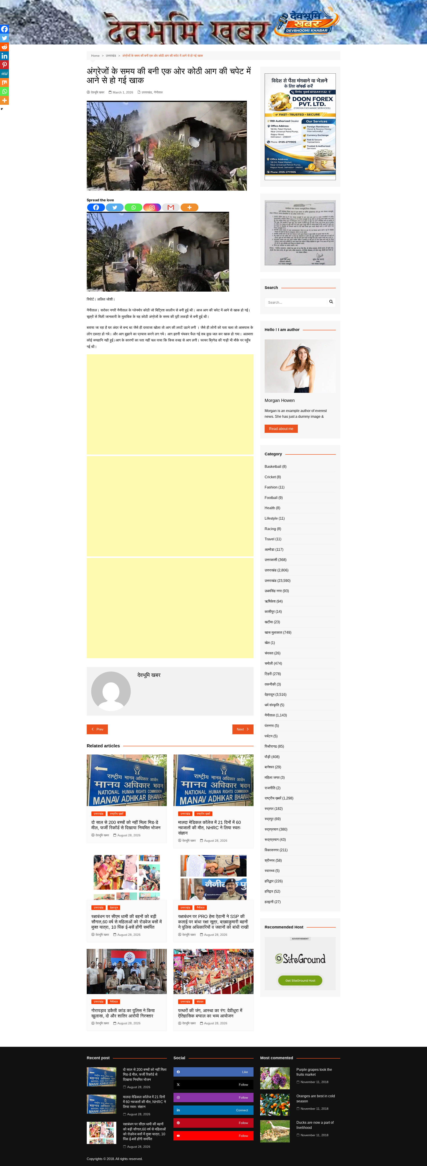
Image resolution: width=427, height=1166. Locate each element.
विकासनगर (272, 850)
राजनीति (270, 788)
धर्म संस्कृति (272, 705)
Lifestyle (271, 518)
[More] (189, 207)
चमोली (269, 663)
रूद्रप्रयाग (272, 839)
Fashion (271, 487)
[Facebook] (96, 207)
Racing (270, 529)
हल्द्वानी (269, 902)
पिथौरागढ (271, 746)
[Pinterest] (4, 64)
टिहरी (268, 674)
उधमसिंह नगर (273, 591)
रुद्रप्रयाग (271, 829)
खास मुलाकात (273, 632)
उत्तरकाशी (271, 560)
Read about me (281, 429)
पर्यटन (268, 736)
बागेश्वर (269, 767)
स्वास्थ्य (269, 871)
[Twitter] (115, 207)
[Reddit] (4, 46)
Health (270, 508)
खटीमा (269, 622)
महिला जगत (272, 777)
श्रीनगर (270, 860)
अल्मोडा (269, 549)
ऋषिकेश (270, 601)
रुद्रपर (269, 809)
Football (271, 498)
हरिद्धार (269, 881)
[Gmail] (171, 207)
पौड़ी (267, 757)
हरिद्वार (269, 891)
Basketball (273, 466)
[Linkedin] (4, 55)
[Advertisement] (170, 404)
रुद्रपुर (269, 819)
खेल (267, 643)
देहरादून (114, 907)
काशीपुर (270, 611)
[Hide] (2, 109)
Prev (100, 729)
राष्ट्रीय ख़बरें (116, 813)
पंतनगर (269, 726)
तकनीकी (270, 684)
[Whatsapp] (133, 207)
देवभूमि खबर (97, 92)
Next (240, 729)
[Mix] (4, 82)
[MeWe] (4, 73)
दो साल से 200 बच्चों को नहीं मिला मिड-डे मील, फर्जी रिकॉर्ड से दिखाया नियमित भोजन (145, 1074)
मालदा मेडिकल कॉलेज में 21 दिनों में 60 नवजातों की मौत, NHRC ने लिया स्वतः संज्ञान (209, 827)
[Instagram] (152, 207)
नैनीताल (158, 92)
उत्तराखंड (147, 92)
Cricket (270, 477)
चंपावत (200, 1001)
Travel (269, 539)
